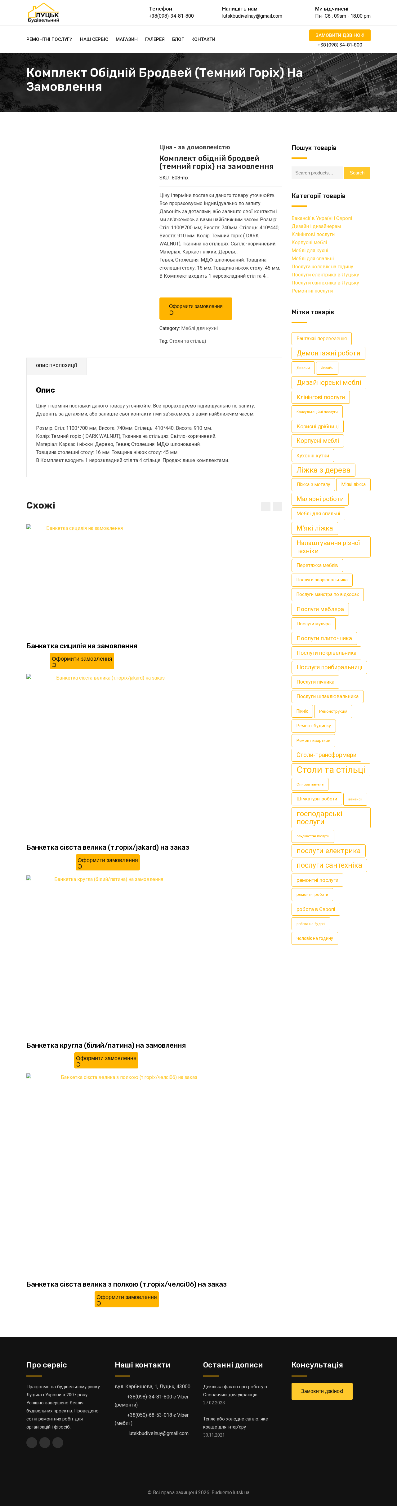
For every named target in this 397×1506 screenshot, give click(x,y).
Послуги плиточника (324, 638)
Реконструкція (333, 711)
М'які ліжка (353, 484)
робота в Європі (316, 909)
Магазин (127, 39)
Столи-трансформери (326, 755)
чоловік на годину (315, 938)
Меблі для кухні (199, 328)
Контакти (203, 39)
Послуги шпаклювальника (328, 696)
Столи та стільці (187, 341)
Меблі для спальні (313, 259)
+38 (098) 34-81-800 (340, 45)
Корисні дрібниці (318, 426)
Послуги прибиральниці (329, 667)
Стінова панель (310, 784)
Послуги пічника (315, 682)
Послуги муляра (314, 624)
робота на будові (311, 924)
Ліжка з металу (313, 484)
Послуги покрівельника (326, 653)
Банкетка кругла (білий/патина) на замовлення (106, 1045)
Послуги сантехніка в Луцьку (325, 283)
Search (357, 172)
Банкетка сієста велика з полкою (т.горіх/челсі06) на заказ (126, 1284)
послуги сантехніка (329, 865)
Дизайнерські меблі (329, 382)
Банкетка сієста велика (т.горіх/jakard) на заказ (107, 847)
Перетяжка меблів (317, 565)
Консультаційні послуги (317, 412)
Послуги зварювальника (322, 580)
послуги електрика (329, 851)
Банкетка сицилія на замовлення (81, 646)
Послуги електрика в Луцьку (325, 275)
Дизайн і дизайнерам (316, 226)
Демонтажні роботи (328, 353)
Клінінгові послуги (313, 234)
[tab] (57, 366)
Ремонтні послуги (49, 39)
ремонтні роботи (312, 894)
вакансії (355, 799)
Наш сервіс (94, 39)
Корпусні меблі (309, 242)
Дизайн (327, 368)
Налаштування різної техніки (328, 547)
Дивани (303, 368)
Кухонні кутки (313, 455)
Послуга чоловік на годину (322, 267)
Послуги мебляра (320, 609)
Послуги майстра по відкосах (328, 594)
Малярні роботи (320, 499)
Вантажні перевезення (322, 338)
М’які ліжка (315, 528)
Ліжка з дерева (323, 469)
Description (56, 366)
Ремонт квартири (313, 740)
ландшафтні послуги (313, 836)
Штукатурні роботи (317, 799)
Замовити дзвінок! (339, 35)
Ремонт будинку (314, 726)
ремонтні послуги (317, 880)
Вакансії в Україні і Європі (322, 218)
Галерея (155, 39)
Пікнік (302, 711)
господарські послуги (319, 817)
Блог (178, 39)
